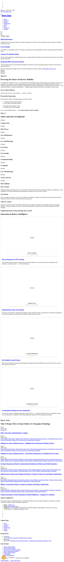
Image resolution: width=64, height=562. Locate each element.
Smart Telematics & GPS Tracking (13, 259)
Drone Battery (7, 554)
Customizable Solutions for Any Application (16, 410)
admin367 (38, 440)
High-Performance (6, 39)
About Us (6, 20)
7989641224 (11, 505)
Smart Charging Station (9, 552)
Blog (5, 26)
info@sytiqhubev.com (6, 11)
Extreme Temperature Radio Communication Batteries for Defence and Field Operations (29, 464)
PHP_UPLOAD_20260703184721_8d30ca (14, 433)
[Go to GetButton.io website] (3, 560)
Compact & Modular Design (10, 54)
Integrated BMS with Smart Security (12, 61)
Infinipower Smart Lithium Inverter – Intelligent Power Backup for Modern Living (27, 443)
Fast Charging (5, 47)
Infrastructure (7, 23)
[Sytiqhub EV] (6, 15)
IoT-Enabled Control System (11, 360)
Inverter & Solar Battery (10, 548)
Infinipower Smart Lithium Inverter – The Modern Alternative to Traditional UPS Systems (30, 453)
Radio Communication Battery (11, 551)
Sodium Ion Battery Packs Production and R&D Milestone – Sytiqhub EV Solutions (28, 494)
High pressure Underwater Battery (12, 549)
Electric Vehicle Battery (9, 547)
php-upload (3, 430)
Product (6, 22)
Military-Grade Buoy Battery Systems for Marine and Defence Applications (25, 484)
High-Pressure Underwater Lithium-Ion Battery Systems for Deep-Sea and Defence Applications (31, 474)
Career (5, 25)
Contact (6, 530)
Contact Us (6, 27)
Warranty (6, 29)
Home (5, 19)
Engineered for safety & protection (13, 310)
